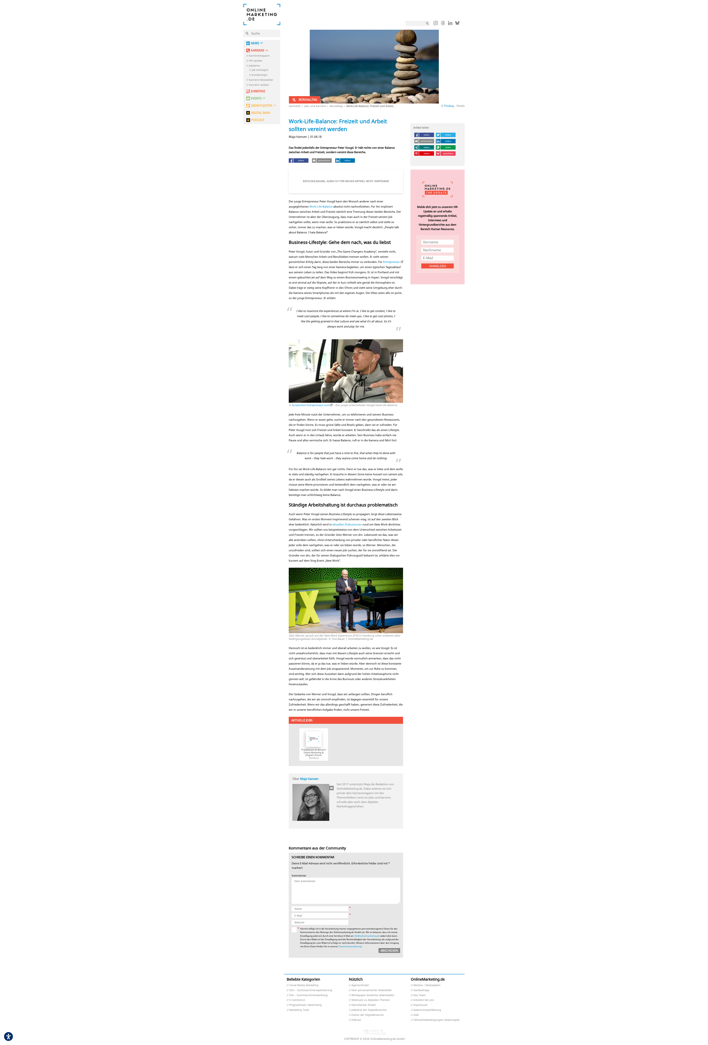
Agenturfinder (360, 985)
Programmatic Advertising (305, 1005)
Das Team (419, 995)
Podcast (356, 1020)
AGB (416, 1015)
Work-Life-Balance (321, 206)
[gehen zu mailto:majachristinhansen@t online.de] (331, 788)
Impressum (420, 1005)
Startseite (295, 106)
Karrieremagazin (259, 55)
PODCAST (257, 120)
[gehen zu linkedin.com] (450, 24)
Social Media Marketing (303, 985)
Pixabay (449, 106)
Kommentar (299, 875)
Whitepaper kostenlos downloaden (372, 995)
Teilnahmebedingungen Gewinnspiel (436, 1020)
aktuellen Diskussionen (347, 524)
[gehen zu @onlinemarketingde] (443, 24)
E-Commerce (297, 1000)
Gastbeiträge (421, 990)
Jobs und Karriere (315, 106)
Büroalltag (336, 106)
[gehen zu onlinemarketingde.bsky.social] (457, 24)
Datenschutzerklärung (350, 946)
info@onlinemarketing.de (367, 935)
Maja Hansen (309, 779)
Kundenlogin (260, 75)
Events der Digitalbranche (367, 1015)
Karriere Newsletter (261, 80)
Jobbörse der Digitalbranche (368, 1010)
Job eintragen (260, 70)
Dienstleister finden (363, 1005)
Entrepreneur (391, 262)
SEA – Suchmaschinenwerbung (308, 995)
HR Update (255, 60)
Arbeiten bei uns (423, 1000)
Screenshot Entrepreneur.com (310, 405)
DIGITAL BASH (260, 113)
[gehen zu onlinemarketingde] (435, 24)
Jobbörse (254, 65)
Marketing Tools (299, 1010)
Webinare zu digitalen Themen (370, 1000)
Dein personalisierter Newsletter (371, 990)
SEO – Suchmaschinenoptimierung (310, 990)
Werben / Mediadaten (426, 985)
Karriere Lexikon (259, 85)
